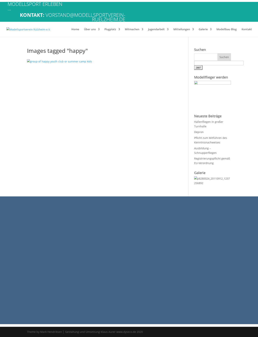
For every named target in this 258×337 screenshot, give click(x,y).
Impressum (9, 224)
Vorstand (7, 220)
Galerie (203, 29)
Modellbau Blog (226, 29)
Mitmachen (132, 29)
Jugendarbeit (156, 29)
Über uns (90, 29)
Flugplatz (110, 29)
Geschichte (9, 216)
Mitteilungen (181, 29)
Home (75, 29)
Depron (199, 132)
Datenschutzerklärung (16, 229)
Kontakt (247, 29)
